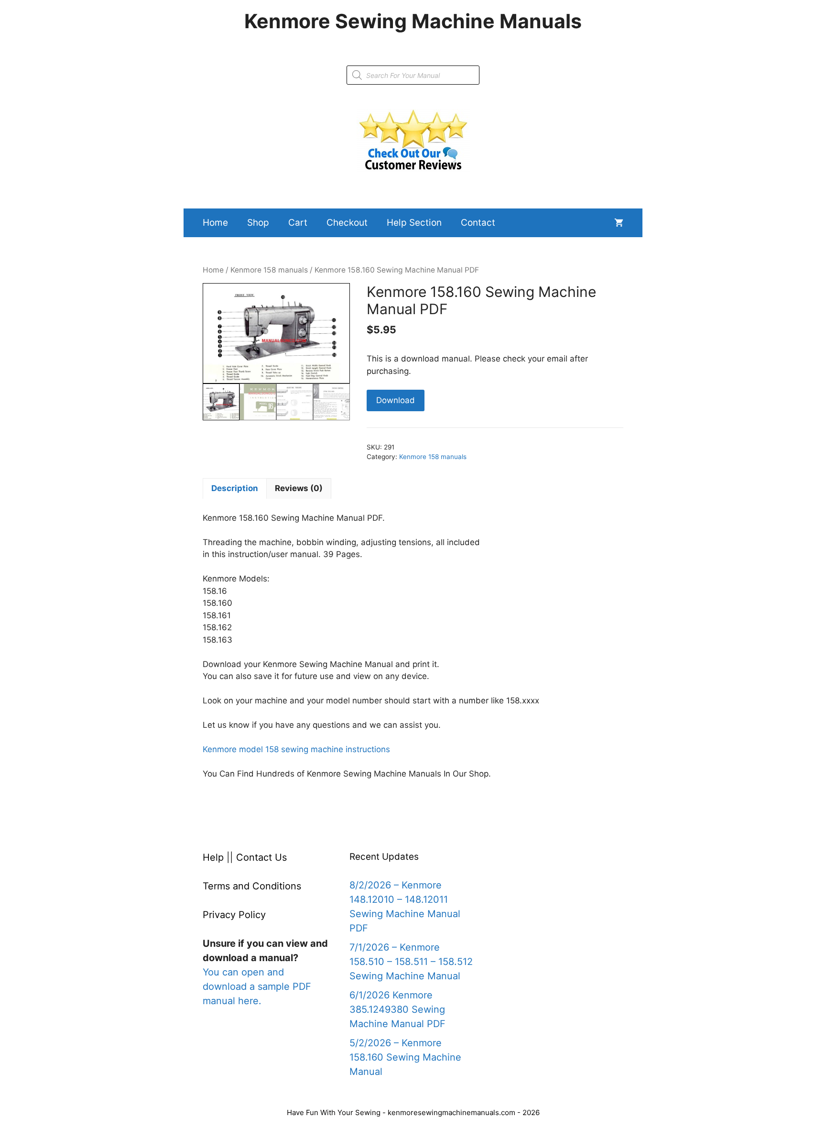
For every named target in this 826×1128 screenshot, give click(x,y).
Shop (258, 222)
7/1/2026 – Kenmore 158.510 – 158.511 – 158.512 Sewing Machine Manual (411, 962)
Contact (478, 222)
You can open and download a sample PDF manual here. (257, 986)
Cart (297, 222)
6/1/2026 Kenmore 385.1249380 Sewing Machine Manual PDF (397, 1009)
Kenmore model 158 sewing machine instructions (296, 749)
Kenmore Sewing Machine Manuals (413, 21)
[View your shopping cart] (619, 222)
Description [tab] (234, 488)
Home (215, 222)
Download (395, 400)
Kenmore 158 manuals (269, 269)
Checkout (347, 222)
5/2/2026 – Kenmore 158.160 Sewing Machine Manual (405, 1057)
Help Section (414, 222)
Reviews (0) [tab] (299, 488)
